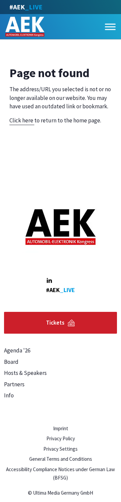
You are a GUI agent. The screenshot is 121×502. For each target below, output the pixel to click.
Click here (21, 120)
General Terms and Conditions (60, 459)
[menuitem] (30, 350)
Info (9, 395)
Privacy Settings (60, 449)
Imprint (60, 428)
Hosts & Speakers (25, 373)
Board (11, 362)
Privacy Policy (60, 438)
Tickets (55, 322)
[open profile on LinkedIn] (49, 280)
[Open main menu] (110, 27)
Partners (14, 384)
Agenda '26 (17, 350)
